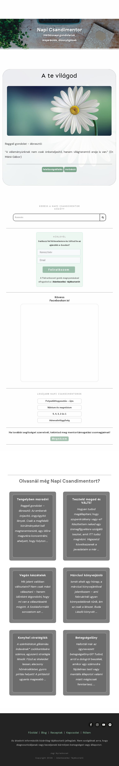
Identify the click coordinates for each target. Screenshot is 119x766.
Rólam (87, 732)
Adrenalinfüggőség (59, 420)
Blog (44, 732)
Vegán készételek (32, 595)
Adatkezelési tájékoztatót (66, 281)
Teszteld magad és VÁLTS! (86, 526)
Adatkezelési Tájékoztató (70, 758)
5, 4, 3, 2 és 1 (59, 414)
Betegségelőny (86, 663)
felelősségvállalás (52, 169)
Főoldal (32, 732)
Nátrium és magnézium (59, 407)
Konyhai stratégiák (32, 663)
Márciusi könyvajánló (86, 595)
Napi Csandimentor (59, 30)
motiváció (70, 169)
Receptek (57, 732)
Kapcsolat (72, 732)
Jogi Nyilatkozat (59, 753)
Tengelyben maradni (32, 526)
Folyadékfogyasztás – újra (59, 401)
